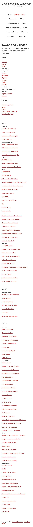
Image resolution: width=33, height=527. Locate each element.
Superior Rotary (6, 504)
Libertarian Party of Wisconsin (10, 223)
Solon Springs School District (10, 340)
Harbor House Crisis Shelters (10, 483)
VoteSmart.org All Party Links (9, 237)
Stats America (5, 312)
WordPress (27, 522)
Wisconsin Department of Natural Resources (14, 420)
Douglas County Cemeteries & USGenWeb (13, 435)
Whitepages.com (6, 207)
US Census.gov (6, 412)
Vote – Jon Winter (6, 274)
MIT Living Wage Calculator (9, 305)
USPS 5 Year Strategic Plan (9, 270)
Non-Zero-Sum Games (8, 193)
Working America (6, 211)
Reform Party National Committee (11, 230)
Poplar (4, 109)
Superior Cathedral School (9, 343)
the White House (6, 402)
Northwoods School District (9, 336)
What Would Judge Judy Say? (10, 316)
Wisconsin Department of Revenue (11, 423)
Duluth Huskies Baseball (8, 132)
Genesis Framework (17, 522)
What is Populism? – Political (10, 277)
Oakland (4, 84)
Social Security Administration (10, 391)
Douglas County (6, 362)
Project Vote (5, 196)
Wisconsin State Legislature (9, 427)
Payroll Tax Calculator (8, 309)
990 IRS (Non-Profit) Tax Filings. (10, 294)
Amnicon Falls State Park (9, 128)
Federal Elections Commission (10, 380)
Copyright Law (6, 171)
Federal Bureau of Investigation (10, 373)
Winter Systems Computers (9, 281)
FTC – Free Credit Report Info (10, 179)
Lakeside (4, 80)
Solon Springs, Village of (9, 111)
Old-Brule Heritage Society (9, 449)
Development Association (9, 479)
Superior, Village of (7, 114)
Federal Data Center (7, 301)
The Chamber (5, 511)
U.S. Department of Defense (9, 405)
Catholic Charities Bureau (9, 472)
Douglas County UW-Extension (10, 370)
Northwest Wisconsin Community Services (13, 494)
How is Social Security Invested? (11, 256)
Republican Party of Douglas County (12, 233)
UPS (3, 204)
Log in (3, 523)
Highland (4, 78)
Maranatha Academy (7, 333)
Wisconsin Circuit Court (8, 416)
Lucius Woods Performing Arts (10, 136)
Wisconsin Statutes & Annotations (11, 430)
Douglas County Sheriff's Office (10, 366)
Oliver (3, 107)
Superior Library (6, 347)
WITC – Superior (6, 358)
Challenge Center (6, 476)
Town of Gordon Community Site (10, 155)
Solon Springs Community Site (10, 151)
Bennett (4, 64)
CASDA (4, 469)
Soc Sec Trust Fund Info (8, 263)
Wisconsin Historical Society (9, 460)
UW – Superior (6, 354)
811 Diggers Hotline (7, 245)
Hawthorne (5, 75)
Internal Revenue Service (9, 387)
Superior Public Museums (9, 457)
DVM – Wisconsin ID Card (9, 252)
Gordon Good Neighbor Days (10, 144)
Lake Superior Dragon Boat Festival (11, 167)
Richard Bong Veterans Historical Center (13, 453)
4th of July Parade (7, 159)
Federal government (7, 384)
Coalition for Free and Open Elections (12, 216)
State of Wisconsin (7, 395)
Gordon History (6, 446)
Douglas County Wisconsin (16, 3)
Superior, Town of (7, 94)
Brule (3, 66)
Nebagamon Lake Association (10, 147)
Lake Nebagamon (7, 105)
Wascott (4, 96)
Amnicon (4, 62)
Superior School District (8, 350)
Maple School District (7, 329)
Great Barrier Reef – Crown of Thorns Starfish (14, 182)
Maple (3, 82)
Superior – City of (6, 398)
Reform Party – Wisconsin (9, 226)
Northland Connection (8, 490)
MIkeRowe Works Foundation (10, 189)
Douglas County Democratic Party (11, 219)
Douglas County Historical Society (11, 249)
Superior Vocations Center (9, 508)
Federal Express (6, 175)
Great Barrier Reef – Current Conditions (12, 186)
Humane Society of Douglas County (11, 486)
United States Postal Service (9, 200)
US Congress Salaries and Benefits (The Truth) (14, 267)
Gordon (4, 73)
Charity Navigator (6, 298)
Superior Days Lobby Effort (9, 501)
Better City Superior (7, 465)
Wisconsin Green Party (8, 241)
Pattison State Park (7, 139)
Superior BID (5, 497)
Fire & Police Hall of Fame (9, 442)
